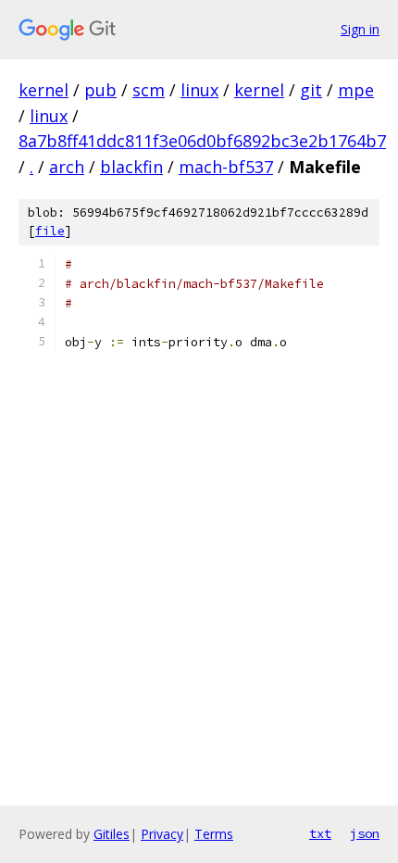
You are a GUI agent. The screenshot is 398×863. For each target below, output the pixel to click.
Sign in (360, 29)
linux (199, 90)
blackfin (131, 167)
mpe (356, 90)
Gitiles (111, 834)
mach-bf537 (226, 167)
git (311, 90)
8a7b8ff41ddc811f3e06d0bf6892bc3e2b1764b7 (202, 141)
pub (100, 90)
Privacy (162, 834)
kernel (43, 90)
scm (148, 90)
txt (320, 833)
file (50, 231)
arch (66, 167)
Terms (213, 834)
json (364, 833)
